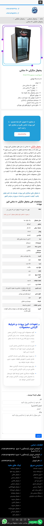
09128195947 (11, 13)
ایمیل (40, 405)
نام (41, 399)
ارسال (38, 435)
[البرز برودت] (34, 10)
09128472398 (11, 8)
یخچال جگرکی (36, 146)
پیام (40, 412)
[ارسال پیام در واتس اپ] (5, 521)
